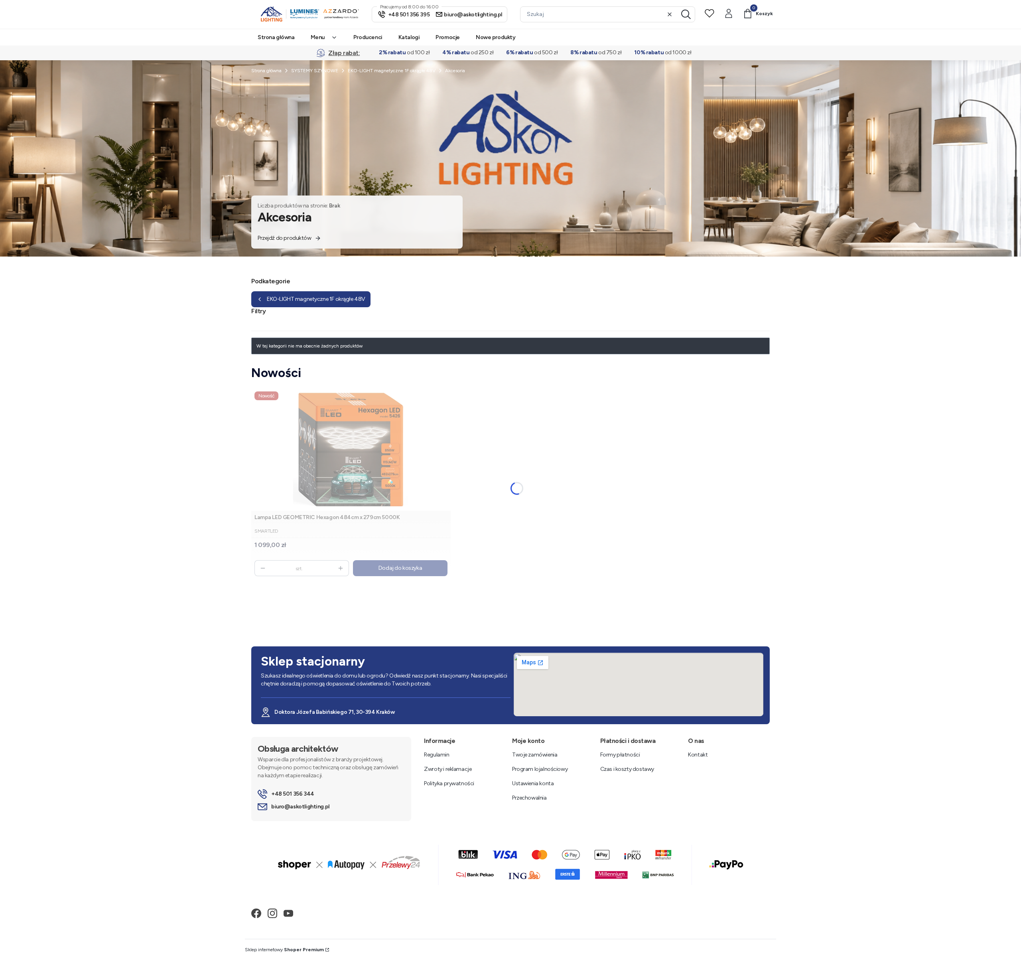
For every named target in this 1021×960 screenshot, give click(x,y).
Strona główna (266, 70)
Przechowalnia (529, 797)
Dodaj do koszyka (400, 568)
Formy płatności (620, 754)
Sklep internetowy (284, 949)
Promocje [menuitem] (448, 37)
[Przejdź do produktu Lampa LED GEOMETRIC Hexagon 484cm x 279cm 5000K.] (351, 449)
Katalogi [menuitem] (409, 37)
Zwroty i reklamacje (447, 769)
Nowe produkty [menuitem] (496, 37)
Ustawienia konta (533, 783)
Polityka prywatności (449, 783)
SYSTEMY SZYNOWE (314, 70)
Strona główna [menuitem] (276, 37)
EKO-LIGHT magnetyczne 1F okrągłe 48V (392, 70)
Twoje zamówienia (534, 754)
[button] (686, 14)
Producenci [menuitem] (367, 37)
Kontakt (698, 754)
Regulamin (436, 754)
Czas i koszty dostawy (627, 769)
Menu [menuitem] (318, 37)
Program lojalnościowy (540, 769)
